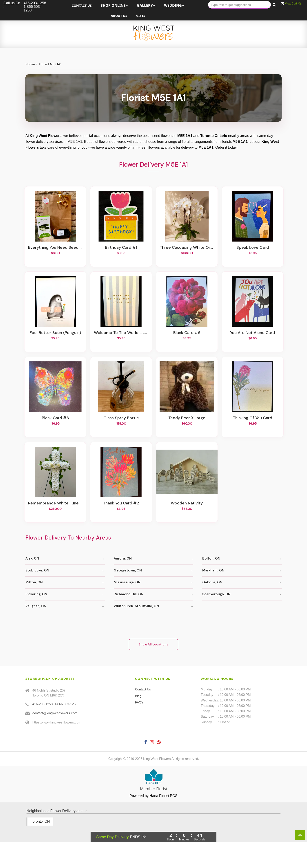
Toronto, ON (40, 821)
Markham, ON (213, 570)
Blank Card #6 (186, 332)
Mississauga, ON (127, 582)
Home (30, 64)
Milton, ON (34, 582)
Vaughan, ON (35, 606)
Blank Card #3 (55, 418)
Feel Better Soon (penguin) (55, 332)
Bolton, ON (211, 558)
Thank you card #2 (121, 503)
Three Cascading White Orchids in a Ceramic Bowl (187, 247)
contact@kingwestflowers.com (55, 713)
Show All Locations (153, 644)
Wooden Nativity (187, 503)
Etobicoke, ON (37, 570)
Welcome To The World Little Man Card (121, 332)
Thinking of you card (252, 418)
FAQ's (139, 702)
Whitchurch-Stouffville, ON (136, 606)
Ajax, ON (32, 558)
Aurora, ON (123, 558)
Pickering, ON (36, 594)
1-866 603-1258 (65, 704)
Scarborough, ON (216, 594)
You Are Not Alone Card (252, 332)
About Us (119, 15)
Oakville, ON (212, 582)
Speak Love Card (252, 247)
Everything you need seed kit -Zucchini (55, 247)
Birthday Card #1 (121, 247)
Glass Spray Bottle (121, 418)
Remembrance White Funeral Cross (55, 503)
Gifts (140, 15)
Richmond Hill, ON (128, 594)
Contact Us (82, 5)
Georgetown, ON (128, 570)
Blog (138, 696)
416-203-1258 (42, 704)
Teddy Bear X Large (186, 418)
